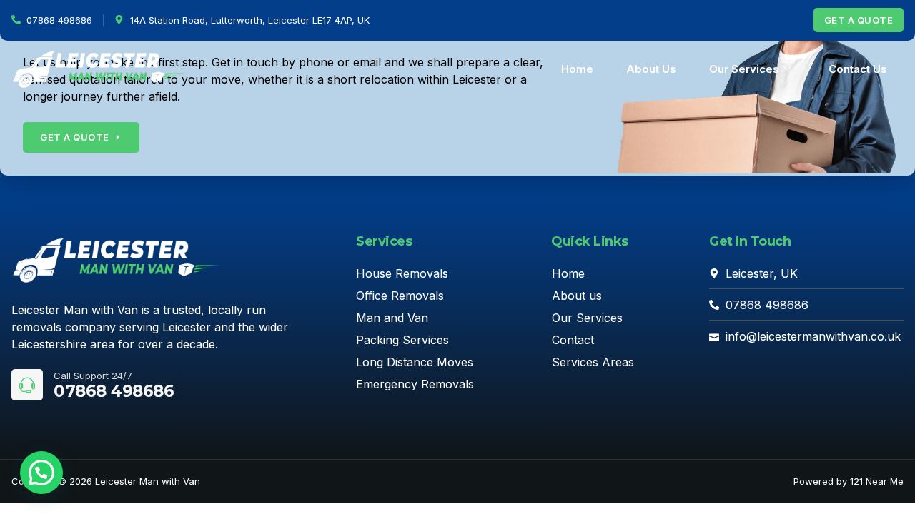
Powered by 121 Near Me (848, 481)
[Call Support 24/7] (27, 384)
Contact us (858, 69)
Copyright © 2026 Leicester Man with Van (105, 481)
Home (577, 69)
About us (651, 69)
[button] (41, 472)
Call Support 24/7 (93, 375)
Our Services (744, 69)
